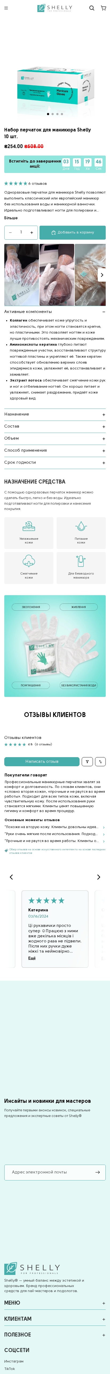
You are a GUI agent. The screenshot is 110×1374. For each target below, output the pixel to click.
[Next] (102, 275)
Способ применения (25, 450)
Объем (11, 438)
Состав (11, 426)
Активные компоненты (28, 312)
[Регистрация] (97, 1172)
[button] (16, 184)
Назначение (16, 414)
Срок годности (20, 462)
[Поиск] (92, 8)
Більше (11, 218)
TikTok (9, 1369)
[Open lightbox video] (21, 275)
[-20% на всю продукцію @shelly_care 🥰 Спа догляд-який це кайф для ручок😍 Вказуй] (55, 275)
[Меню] (6, 8)
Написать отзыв (41, 762)
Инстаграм (13, 1362)
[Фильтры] (87, 761)
